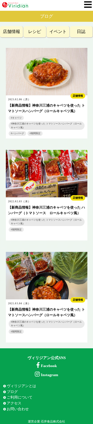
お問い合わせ (18, 409)
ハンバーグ (18, 133)
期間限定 (35, 133)
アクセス (14, 403)
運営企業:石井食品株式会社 (46, 421)
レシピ (34, 31)
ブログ (12, 392)
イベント (58, 31)
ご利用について (19, 397)
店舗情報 (11, 31)
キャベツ (17, 117)
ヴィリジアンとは (21, 386)
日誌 (81, 31)
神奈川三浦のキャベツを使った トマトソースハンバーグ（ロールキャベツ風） (46, 125)
